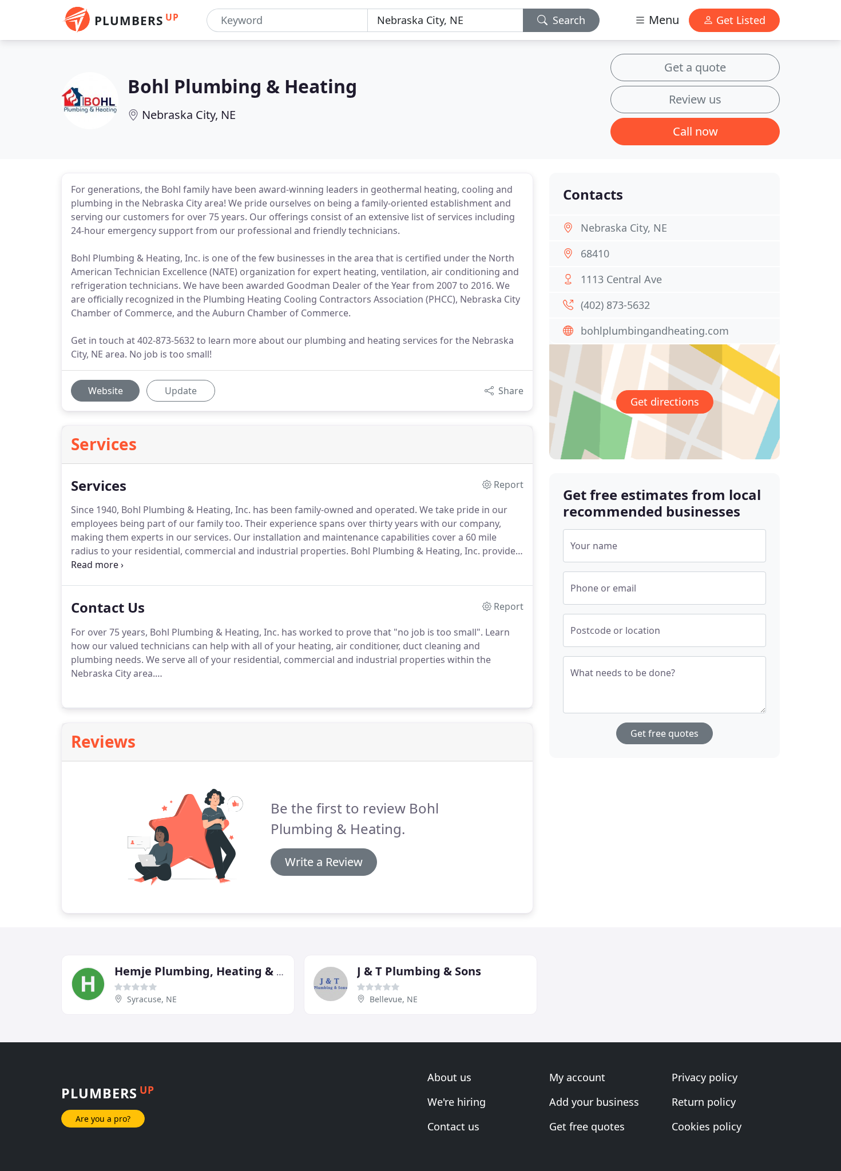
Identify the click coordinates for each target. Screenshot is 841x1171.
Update (181, 390)
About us (449, 1077)
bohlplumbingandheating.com (655, 331)
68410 (595, 253)
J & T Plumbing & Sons (419, 971)
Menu (662, 19)
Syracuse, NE (152, 999)
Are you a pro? (103, 1118)
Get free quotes (664, 733)
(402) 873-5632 (615, 305)
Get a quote (695, 67)
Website (105, 390)
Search (567, 20)
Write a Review (324, 862)
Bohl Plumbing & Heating (242, 86)
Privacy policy (704, 1077)
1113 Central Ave (621, 279)
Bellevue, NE (394, 999)
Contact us (453, 1126)
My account (577, 1077)
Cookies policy (706, 1126)
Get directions (664, 401)
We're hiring (456, 1102)
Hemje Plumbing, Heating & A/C (205, 971)
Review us (695, 99)
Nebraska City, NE (189, 114)
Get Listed (739, 20)
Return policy (704, 1102)
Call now (695, 131)
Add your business (594, 1102)
